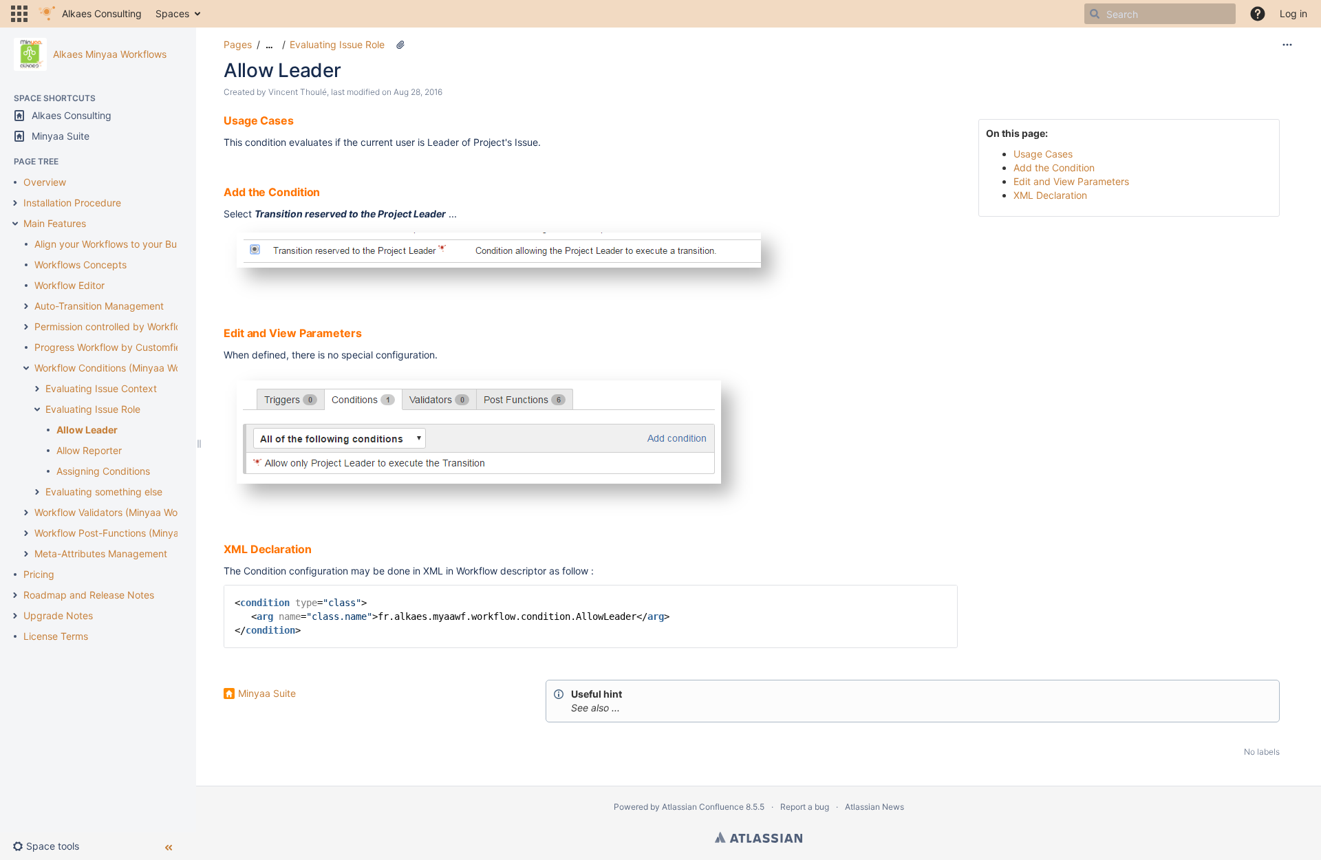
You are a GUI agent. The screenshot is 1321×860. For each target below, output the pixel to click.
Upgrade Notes (58, 615)
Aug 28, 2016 (418, 92)
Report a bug (804, 807)
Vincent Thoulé (297, 92)
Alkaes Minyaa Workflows (110, 54)
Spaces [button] (172, 13)
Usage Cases (1043, 154)
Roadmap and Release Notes (88, 595)
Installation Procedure (72, 202)
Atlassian (758, 837)
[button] (19, 14)
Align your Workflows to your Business (119, 244)
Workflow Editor (69, 285)
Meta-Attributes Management (100, 553)
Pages (238, 44)
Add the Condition (1054, 167)
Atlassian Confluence (703, 807)
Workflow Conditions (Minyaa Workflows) (125, 368)
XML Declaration (1050, 195)
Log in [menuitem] (1293, 13)
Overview (44, 182)
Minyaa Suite (267, 693)
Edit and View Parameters (1071, 181)
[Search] (1094, 13)
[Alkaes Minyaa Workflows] (30, 54)
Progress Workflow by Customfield (111, 347)
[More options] (1287, 44)
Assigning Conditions (103, 471)
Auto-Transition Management (99, 306)
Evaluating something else (103, 491)
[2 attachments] (400, 44)
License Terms (55, 636)
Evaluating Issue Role (92, 409)
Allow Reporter (89, 450)
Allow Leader (87, 430)
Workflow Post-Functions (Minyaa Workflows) (135, 533)
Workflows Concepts (80, 264)
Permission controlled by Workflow (111, 326)
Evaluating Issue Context (101, 388)
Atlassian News (874, 807)
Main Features (54, 223)
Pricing (38, 574)
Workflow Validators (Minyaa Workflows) (123, 512)
